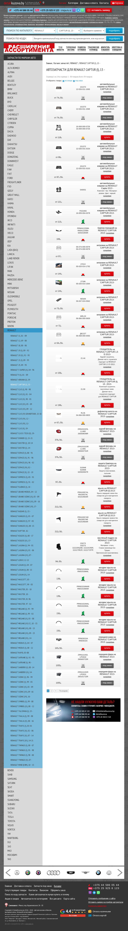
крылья (6, 20)
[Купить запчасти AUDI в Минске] (53, 872)
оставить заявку (101, 10)
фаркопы (31, 25)
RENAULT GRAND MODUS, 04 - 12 (24, 491)
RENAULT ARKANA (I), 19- (21, 379)
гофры (118, 22)
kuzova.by (14, 2)
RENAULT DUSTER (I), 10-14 (22, 443)
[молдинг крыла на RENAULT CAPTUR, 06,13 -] (59, 570)
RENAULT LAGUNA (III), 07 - (21, 555)
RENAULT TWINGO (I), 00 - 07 (22, 745)
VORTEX (11, 829)
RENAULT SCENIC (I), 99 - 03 (21, 681)
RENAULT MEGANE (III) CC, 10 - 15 (24, 623)
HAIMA (11, 203)
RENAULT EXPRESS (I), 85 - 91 (22, 477)
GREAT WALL (14, 195)
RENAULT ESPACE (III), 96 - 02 (22, 462)
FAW (10, 169)
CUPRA (11, 127)
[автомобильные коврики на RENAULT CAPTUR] (59, 88)
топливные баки (21, 25)
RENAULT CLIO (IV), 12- (20, 423)
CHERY (11, 110)
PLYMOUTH (13, 309)
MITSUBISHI (13, 288)
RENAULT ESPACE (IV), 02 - (21, 467)
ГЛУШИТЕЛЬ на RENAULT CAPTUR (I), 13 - (107, 381)
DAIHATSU (12, 144)
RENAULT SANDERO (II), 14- (21, 672)
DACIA (10, 131)
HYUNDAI (12, 216)
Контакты (104, 3)
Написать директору (97, 906)
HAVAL (11, 207)
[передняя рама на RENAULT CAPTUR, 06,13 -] (59, 639)
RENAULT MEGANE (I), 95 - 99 (22, 608)
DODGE (11, 152)
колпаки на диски (96, 22)
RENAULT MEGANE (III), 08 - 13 (23, 628)
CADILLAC (12, 106)
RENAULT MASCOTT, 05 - (20, 579)
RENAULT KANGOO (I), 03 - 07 (22, 516)
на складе (68, 80)
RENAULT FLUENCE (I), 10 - (21, 486)
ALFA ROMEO (14, 68)
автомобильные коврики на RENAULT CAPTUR (107, 86)
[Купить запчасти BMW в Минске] (98, 872)
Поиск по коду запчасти (16, 894)
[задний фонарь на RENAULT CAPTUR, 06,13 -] (59, 431)
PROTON (11, 321)
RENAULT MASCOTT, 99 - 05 (22, 584)
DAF (9, 140)
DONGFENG (13, 157)
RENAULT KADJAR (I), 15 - (21, 511)
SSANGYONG (13, 800)
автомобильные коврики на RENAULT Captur (107, 185)
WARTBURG (13, 838)
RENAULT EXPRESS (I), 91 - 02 (22, 482)
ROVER (11, 770)
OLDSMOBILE (14, 296)
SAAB (10, 774)
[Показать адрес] (43, 3)
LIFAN (10, 266)
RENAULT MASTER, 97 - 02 (21, 603)
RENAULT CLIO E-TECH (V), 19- (23, 433)
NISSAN (11, 292)
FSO (9, 186)
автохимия (40, 25)
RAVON (11, 326)
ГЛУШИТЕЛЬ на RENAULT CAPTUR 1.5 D (107, 351)
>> (56, 691)
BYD (9, 102)
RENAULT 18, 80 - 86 (19, 345)
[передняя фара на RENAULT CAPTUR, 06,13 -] (59, 657)
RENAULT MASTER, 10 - (20, 594)
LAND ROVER (13, 258)
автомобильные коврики (78, 22)
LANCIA (11, 254)
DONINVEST (13, 161)
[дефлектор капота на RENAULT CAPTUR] (59, 414)
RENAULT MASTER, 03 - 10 (21, 589)
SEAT (10, 787)
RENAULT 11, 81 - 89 (19, 335)
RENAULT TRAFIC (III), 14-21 (22, 740)
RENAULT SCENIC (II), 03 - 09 (22, 686)
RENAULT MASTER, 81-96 (21, 599)
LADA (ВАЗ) (13, 250)
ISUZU (10, 228)
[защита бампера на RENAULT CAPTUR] (59, 469)
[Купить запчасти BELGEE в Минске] (71, 872)
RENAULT (12, 330)
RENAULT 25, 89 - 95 (19, 365)
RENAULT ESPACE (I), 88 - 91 (22, 452)
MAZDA (11, 275)
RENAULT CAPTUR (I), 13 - (21, 384)
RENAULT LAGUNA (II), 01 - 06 (22, 550)
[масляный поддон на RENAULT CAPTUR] (59, 546)
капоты (115, 18)
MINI (10, 283)
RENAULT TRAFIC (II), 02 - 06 (22, 730)
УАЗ (9, 859)
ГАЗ (9, 842)
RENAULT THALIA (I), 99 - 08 (22, 716)
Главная (8, 886)
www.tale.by (29, 924)
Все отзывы (73, 915)
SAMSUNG (12, 778)
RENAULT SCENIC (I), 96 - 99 (21, 677)
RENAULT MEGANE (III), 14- (21, 638)
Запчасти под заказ (43, 886)
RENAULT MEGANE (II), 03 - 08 (22, 618)
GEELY (10, 190)
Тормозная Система (71, 48)
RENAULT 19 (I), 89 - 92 (20, 350)
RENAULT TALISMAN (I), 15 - (22, 711)
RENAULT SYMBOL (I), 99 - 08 (22, 701)
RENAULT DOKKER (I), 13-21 (21, 438)
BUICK (10, 97)
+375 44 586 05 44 (23, 10)
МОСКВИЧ (12, 855)
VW (9, 833)
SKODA (11, 791)
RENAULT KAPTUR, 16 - (20, 530)
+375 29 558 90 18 (82, 717)
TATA (10, 812)
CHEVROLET (13, 114)
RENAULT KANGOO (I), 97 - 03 (22, 521)
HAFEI (10, 199)
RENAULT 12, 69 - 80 (19, 340)
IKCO (10, 220)
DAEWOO (12, 135)
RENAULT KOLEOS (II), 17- (21, 540)
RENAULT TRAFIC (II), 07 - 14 (22, 735)
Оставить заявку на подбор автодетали (105, 902)
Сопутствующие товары (15, 890)
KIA (9, 245)
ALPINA (11, 72)
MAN (10, 271)
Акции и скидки (12, 898)
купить (107, 137)
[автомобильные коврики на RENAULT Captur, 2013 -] (59, 189)
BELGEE (11, 80)
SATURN (11, 783)
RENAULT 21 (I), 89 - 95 (20, 360)
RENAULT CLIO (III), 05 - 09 (21, 404)
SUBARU (11, 804)
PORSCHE (12, 317)
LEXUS (11, 262)
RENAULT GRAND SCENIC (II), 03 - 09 (25, 496)
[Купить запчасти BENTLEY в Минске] (85, 872)
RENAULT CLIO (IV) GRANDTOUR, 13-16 (26, 413)
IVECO (10, 233)
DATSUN (11, 148)
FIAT (10, 173)
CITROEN (12, 123)
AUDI (10, 76)
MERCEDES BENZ (15, 279)
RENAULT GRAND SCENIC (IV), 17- (24, 506)
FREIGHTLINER (14, 182)
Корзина (119, 3)
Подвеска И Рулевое (82, 48)
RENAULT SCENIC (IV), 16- (21, 696)
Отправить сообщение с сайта (101, 898)
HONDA (11, 211)
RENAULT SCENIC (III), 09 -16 (22, 691)
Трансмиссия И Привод (93, 48)
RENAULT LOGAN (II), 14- (20, 574)
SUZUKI (11, 808)
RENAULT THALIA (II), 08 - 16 (22, 720)
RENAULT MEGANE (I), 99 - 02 (22, 613)
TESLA (11, 817)
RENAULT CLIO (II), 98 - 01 (21, 399)
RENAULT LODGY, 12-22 (20, 560)
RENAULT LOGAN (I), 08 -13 (21, 569)
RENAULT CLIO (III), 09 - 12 (21, 408)
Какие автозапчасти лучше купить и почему (49, 894)
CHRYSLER (12, 118)
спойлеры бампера (39, 20)
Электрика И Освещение (117, 48)
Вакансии (44, 890)
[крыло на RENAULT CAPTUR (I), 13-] (59, 494)
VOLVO (11, 825)
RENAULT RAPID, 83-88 (20, 652)
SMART (11, 795)
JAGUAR (11, 237)
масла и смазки (63, 25)
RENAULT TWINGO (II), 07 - (21, 759)
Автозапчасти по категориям (34, 898)
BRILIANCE (12, 93)
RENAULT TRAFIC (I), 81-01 (21, 725)
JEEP (10, 241)
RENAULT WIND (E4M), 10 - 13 (22, 764)
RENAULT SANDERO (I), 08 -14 (22, 667)
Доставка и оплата (89, 3)
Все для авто (55, 898)
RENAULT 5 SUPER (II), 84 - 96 (22, 369)
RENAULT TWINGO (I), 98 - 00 (22, 755)
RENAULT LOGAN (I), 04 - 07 (21, 564)
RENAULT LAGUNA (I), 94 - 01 (22, 545)
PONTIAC (12, 313)
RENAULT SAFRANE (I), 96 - (21, 662)
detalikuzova (101, 714)
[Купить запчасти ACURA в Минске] (17, 872)
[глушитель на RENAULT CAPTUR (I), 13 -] (59, 389)
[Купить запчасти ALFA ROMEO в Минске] (28, 872)
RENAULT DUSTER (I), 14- (21, 447)
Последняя (63, 691)
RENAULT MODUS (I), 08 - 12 (22, 647)
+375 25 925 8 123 (49, 10)
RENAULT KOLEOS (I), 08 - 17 (22, 535)
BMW (10, 89)
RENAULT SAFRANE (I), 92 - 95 (22, 657)
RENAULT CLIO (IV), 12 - (20, 418)
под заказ (79, 80)
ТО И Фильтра (60, 48)
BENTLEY (12, 85)
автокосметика (50, 25)
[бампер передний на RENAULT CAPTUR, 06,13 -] (59, 230)
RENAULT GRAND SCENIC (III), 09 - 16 (25, 501)
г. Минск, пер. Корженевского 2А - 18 (26, 905)
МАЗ (10, 850)
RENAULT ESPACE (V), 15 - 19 (22, 472)
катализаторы (9, 25)
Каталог (62, 3)
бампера (108, 18)
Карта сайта (69, 898)
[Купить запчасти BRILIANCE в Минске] (109, 872)
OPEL (10, 300)
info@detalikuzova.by (105, 711)
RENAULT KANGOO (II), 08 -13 (22, 525)
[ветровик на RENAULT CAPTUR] (59, 247)
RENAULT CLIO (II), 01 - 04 (21, 394)
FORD (10, 178)
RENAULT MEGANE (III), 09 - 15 (23, 633)
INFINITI (11, 224)
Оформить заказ (58, 890)
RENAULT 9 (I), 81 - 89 (19, 374)
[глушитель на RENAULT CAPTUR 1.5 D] (59, 358)
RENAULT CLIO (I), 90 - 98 (21, 389)
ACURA (11, 63)
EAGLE (11, 165)
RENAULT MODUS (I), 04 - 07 (22, 642)
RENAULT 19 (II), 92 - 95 (20, 355)
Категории (73, 3)
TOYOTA (11, 821)
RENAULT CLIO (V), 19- (19, 428)
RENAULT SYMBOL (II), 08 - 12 (22, 706)
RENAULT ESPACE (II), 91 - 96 (22, 457)
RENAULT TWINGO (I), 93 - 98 (22, 750)
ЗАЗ (9, 846)
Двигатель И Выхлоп (105, 48)
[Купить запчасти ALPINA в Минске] (38, 872)
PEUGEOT (12, 305)
